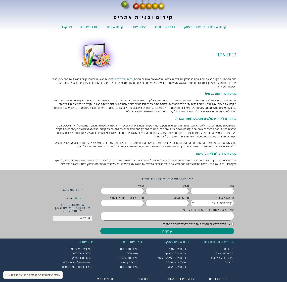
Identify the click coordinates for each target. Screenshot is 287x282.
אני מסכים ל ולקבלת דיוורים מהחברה (196, 224)
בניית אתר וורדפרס (129, 258)
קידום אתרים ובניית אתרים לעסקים (204, 27)
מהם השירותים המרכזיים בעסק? (127, 198)
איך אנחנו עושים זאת (222, 258)
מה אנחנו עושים (224, 253)
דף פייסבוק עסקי (130, 262)
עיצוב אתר (133, 253)
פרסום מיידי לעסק (81, 258)
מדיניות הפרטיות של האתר (203, 224)
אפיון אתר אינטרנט (81, 249)
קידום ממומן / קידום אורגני (77, 262)
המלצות (229, 262)
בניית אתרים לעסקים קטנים (171, 258)
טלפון (186, 186)
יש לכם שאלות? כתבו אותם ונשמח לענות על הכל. (208, 210)
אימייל (140, 186)
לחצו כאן (14, 274)
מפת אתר (143, 279)
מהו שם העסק (181, 198)
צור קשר (66, 27)
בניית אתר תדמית (163, 27)
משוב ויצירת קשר (105, 279)
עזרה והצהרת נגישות (181, 279)
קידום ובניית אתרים (143, 17)
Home (78, 198)
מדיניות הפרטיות (219, 279)
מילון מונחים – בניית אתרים (76, 267)
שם (232, 186)
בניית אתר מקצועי (176, 267)
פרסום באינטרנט (89, 27)
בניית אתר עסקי (177, 249)
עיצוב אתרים (138, 27)
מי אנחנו (228, 249)
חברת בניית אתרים (176, 262)
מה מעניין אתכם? (225, 198)
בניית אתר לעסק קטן (175, 253)
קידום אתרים (115, 27)
